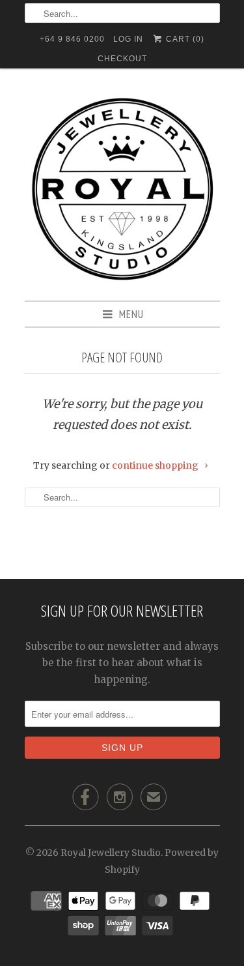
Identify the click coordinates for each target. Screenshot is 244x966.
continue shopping (156, 465)
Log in (128, 39)
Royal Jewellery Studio (111, 852)
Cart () (183, 39)
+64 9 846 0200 (72, 39)
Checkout (122, 58)
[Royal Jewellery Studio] (122, 189)
